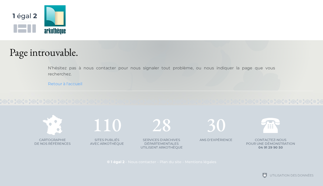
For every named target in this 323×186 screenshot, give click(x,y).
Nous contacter (142, 162)
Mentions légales (200, 162)
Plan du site (170, 162)
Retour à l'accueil (65, 83)
